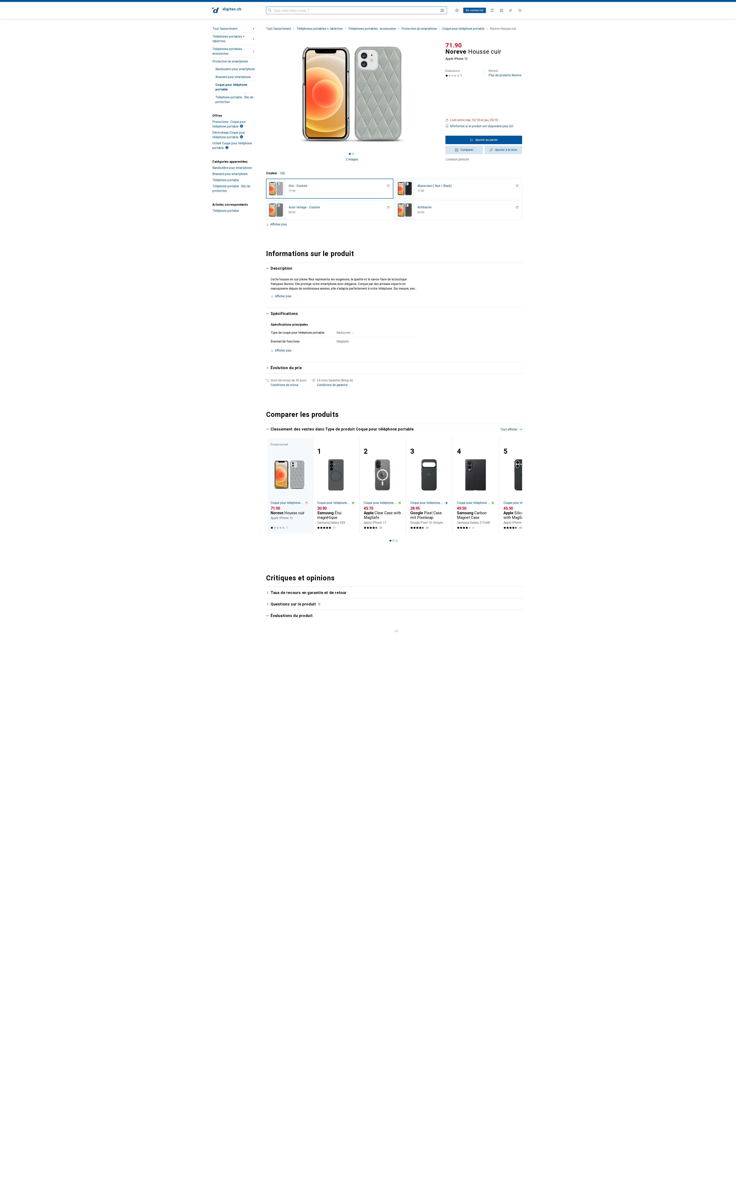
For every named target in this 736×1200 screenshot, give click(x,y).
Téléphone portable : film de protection (234, 99)
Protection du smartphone (230, 61)
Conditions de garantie (332, 385)
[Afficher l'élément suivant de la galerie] (438, 94)
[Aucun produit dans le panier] (520, 10)
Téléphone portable (225, 180)
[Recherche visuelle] (442, 10)
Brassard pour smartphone (233, 77)
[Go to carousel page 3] (397, 541)
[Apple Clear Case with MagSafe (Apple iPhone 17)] (382, 486)
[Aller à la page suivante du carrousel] (515, 486)
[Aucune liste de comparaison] (501, 10)
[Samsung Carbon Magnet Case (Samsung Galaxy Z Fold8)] (475, 486)
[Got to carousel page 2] (353, 154)
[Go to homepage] (226, 10)
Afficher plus (278, 224)
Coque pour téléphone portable (231, 87)
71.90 (453, 45)
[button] (483, 120)
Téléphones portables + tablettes (228, 39)
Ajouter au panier (486, 140)
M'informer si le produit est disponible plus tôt (481, 126)
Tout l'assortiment (224, 28)
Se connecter (475, 10)
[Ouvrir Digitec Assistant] (492, 10)
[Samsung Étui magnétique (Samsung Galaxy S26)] (336, 486)
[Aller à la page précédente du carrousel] (273, 486)
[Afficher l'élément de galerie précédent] (265, 94)
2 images (352, 159)
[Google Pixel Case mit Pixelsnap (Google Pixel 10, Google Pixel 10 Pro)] (429, 486)
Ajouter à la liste (506, 150)
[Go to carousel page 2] (393, 541)
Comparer (466, 150)
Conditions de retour (284, 385)
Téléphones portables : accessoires (227, 51)
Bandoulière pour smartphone (235, 69)
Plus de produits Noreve (505, 73)
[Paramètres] (457, 10)
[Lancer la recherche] (270, 10)
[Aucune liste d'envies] (511, 10)
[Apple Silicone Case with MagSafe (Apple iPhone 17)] (522, 486)
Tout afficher (509, 429)
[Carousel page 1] (350, 154)
